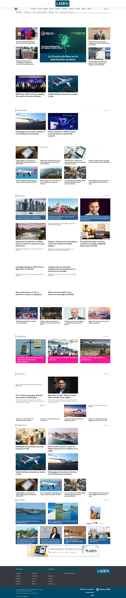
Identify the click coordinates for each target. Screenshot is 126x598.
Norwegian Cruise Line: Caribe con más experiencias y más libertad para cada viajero (26, 541)
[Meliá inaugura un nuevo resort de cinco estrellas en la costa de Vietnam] (51, 172)
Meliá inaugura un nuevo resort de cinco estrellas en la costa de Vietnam (50, 182)
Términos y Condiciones (22, 596)
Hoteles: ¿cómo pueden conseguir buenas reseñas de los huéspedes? (99, 161)
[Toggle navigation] (18, 9)
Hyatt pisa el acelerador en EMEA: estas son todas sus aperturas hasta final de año (30, 243)
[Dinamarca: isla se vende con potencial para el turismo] (27, 411)
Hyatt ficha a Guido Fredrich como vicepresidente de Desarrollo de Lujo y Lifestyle (50, 162)
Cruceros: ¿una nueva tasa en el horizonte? (50, 419)
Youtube (50, 581)
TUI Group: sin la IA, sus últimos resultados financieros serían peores (74, 322)
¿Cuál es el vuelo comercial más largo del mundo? (73, 419)
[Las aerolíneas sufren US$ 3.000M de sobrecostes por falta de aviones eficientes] (75, 172)
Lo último (39, 8)
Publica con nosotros (87, 589)
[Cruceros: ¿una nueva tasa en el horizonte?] (51, 411)
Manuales (45, 8)
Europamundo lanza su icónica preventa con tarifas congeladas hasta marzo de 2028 (93, 243)
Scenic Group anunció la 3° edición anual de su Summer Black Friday (63, 522)
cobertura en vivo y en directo (67, 12)
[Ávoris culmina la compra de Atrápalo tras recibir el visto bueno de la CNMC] (99, 33)
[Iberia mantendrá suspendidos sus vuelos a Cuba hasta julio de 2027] (27, 172)
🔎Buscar (89, 8)
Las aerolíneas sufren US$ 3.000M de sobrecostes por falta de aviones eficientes (74, 182)
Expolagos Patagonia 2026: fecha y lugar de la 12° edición (30, 268)
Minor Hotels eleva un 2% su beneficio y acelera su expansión (29, 293)
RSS (92, 595)
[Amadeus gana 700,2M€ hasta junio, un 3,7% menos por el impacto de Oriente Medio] (99, 53)
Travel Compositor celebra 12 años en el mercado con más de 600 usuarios (62, 133)
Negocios (51, 8)
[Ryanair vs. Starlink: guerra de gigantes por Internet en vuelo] (99, 411)
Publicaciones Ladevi (69, 573)
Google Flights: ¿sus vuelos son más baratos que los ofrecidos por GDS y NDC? (26, 162)
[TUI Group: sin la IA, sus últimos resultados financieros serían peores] (75, 313)
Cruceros (77, 8)
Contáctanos (51, 584)
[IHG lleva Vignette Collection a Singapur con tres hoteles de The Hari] (51, 313)
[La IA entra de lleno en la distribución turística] (63, 40)
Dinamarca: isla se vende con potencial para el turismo (25, 419)
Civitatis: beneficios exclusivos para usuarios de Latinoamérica (25, 42)
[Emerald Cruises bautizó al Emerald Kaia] (99, 532)
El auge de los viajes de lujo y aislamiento (93, 358)
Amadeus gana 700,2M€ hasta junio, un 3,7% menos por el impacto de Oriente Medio (98, 63)
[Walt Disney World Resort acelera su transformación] (27, 313)
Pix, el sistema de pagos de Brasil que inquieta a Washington (29, 396)
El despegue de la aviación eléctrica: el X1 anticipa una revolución (30, 132)
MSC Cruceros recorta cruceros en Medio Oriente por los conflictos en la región (63, 448)
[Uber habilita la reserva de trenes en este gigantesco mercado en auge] (99, 172)
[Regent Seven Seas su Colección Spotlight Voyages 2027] (75, 532)
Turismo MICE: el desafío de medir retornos (63, 358)
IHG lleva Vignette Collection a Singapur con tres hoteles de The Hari (50, 322)
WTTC (56, 12)
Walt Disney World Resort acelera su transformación (26, 322)
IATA (34, 12)
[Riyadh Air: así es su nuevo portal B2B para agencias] (99, 313)
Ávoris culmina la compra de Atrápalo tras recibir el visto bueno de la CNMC (99, 43)
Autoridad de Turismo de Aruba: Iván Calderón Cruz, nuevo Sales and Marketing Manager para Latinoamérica (95, 218)
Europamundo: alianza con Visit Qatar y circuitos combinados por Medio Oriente (28, 217)
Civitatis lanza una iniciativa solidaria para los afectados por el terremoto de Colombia (61, 269)
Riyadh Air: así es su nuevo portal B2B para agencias (99, 322)
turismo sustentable (41, 12)
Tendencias (71, 8)
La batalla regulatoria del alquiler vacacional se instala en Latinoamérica (30, 359)
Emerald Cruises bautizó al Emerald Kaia (98, 540)
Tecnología (50, 12)
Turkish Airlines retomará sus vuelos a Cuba (62, 95)
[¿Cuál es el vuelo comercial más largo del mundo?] (75, 411)
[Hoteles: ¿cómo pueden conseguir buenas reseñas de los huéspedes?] (99, 152)
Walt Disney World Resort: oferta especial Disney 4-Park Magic (61, 217)
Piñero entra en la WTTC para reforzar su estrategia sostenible (61, 293)
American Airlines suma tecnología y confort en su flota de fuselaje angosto (62, 243)
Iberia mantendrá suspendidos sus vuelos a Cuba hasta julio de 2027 (26, 181)
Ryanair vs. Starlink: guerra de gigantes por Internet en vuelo (98, 419)
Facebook (50, 576)
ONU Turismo (27, 12)
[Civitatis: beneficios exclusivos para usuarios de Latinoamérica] (27, 33)
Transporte (64, 8)
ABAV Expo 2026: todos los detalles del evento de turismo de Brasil (30, 95)
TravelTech (57, 8)
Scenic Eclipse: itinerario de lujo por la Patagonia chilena (28, 522)
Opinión (83, 8)
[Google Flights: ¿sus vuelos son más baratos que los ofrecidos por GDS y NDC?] (27, 152)
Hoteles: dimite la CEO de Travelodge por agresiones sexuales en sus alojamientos (25, 62)
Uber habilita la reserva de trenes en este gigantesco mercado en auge (99, 182)
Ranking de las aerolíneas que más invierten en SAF (29, 447)
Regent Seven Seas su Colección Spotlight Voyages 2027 (74, 541)
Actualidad (33, 8)
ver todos (106, 110)
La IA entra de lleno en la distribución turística (63, 58)
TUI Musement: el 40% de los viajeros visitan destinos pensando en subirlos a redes (74, 162)
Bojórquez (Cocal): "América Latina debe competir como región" (62, 396)
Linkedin (50, 578)
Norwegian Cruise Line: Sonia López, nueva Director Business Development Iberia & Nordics (50, 541)
